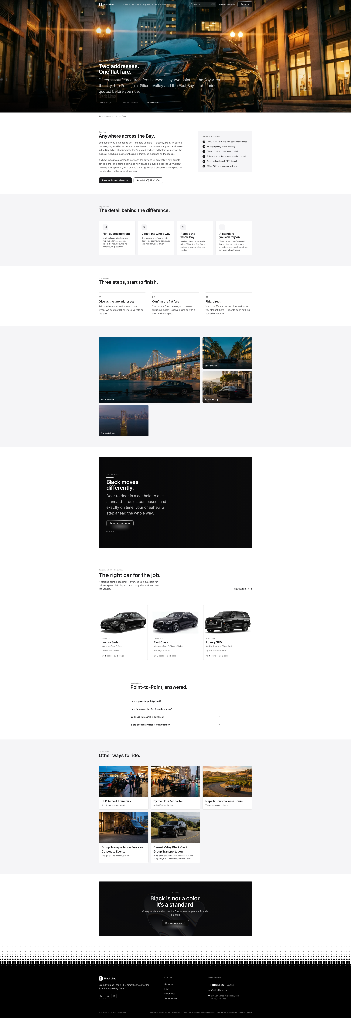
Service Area (160, 4)
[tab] (110, 102)
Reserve (245, 4)
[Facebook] (107, 996)
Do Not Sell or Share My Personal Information (199, 1012)
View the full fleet (241, 589)
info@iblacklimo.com (218, 990)
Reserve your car (118, 523)
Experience (148, 4)
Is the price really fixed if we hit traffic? (150, 724)
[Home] (100, 116)
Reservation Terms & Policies (160, 1012)
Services (135, 4)
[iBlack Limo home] (106, 4)
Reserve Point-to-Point (113, 180)
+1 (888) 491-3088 (227, 4)
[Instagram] (101, 996)
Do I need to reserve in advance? (147, 716)
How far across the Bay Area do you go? (151, 709)
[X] (114, 996)
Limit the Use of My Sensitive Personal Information (234, 1012)
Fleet (125, 4)
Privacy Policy (177, 1012)
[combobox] (204, 4)
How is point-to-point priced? (146, 701)
